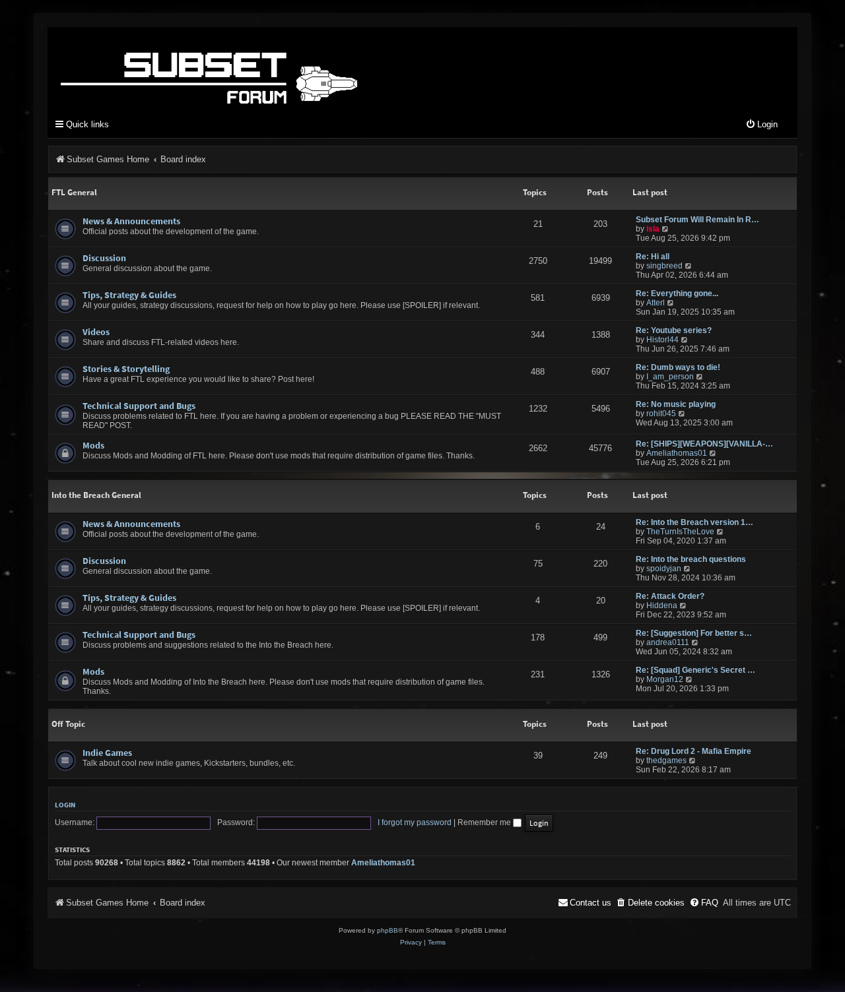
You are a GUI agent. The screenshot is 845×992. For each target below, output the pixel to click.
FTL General (74, 192)
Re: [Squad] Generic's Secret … (695, 670)
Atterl (655, 302)
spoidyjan (663, 568)
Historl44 (662, 339)
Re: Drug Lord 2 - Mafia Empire (693, 751)
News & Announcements (131, 221)
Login (65, 804)
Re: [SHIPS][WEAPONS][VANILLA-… (704, 444)
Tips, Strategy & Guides (129, 295)
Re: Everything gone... (677, 293)
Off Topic (68, 723)
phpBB (387, 930)
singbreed (664, 265)
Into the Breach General (96, 495)
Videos (96, 332)
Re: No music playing (676, 404)
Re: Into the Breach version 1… (694, 522)
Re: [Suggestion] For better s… (694, 633)
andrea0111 (667, 642)
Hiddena (661, 605)
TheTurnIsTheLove (680, 531)
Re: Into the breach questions (691, 559)
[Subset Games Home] (292, 68)
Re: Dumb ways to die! (678, 367)
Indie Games (107, 753)
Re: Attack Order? (670, 596)
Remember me (485, 822)
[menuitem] (761, 125)
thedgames (666, 760)
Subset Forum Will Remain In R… (697, 219)
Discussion (104, 258)
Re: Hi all (652, 256)
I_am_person (670, 376)
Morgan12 (664, 679)
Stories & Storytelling (126, 369)
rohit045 (661, 413)
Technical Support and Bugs (139, 406)
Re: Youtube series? (674, 330)
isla (652, 228)
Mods (93, 445)
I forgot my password (415, 822)
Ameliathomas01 (676, 453)
